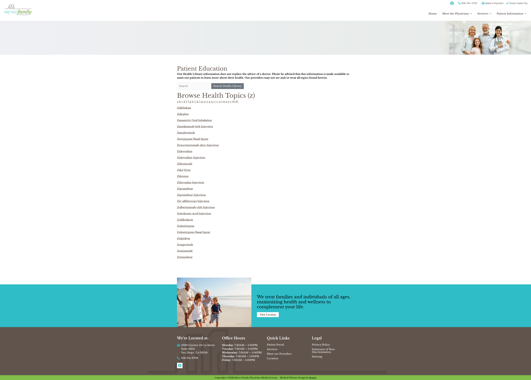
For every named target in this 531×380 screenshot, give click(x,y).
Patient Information (510, 13)
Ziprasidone (185, 188)
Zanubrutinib (186, 132)
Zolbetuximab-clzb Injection (196, 207)
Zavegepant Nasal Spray (192, 139)
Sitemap (317, 356)
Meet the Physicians (455, 13)
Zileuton (182, 176)
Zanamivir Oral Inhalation (194, 120)
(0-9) (235, 101)
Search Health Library (227, 86)
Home (433, 13)
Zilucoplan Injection (190, 182)
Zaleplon (183, 114)
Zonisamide (185, 250)
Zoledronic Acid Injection (194, 213)
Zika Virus (184, 170)
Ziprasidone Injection (191, 194)
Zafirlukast (184, 107)
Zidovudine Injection (191, 157)
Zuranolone (185, 257)
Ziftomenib (184, 163)
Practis (312, 377)
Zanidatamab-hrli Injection (195, 126)
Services (482, 13)
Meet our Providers (279, 354)
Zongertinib (185, 244)
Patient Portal (275, 344)
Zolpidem (183, 238)
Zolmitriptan (185, 226)
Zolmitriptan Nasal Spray (193, 232)
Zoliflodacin (185, 219)
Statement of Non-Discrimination (323, 350)
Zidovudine (184, 151)
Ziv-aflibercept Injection (193, 201)
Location (272, 358)
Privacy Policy (321, 344)
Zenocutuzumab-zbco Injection (198, 145)
